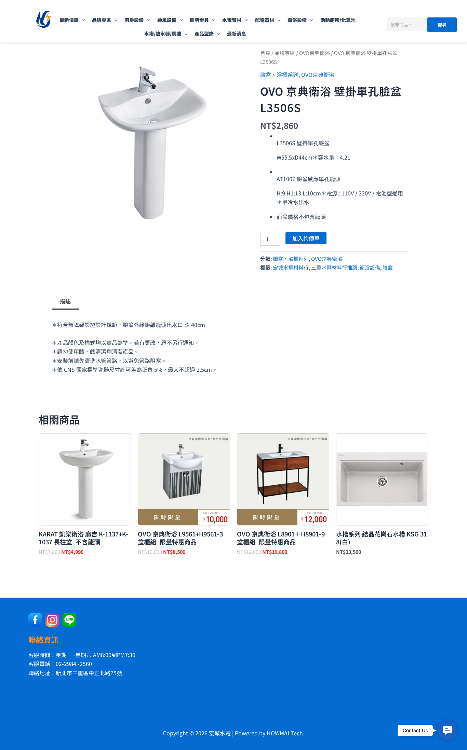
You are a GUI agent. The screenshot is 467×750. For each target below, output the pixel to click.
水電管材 (231, 19)
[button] (82, 20)
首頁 (265, 52)
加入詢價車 (306, 238)
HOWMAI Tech (285, 733)
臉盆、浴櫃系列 (279, 74)
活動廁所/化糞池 (338, 19)
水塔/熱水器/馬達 (162, 33)
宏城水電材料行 (291, 267)
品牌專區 (101, 19)
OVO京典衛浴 (314, 52)
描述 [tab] (65, 301)
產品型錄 (204, 33)
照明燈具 (199, 19)
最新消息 (236, 33)
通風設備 (166, 19)
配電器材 (264, 19)
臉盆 (388, 267)
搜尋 (442, 25)
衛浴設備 (297, 19)
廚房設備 (134, 19)
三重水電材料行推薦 (334, 267)
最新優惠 (69, 19)
